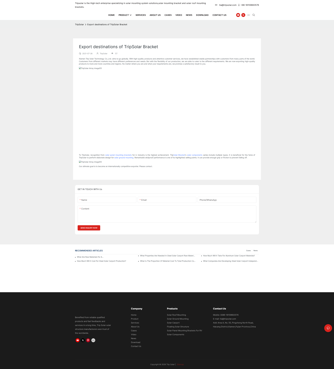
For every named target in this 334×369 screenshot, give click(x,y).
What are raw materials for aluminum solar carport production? (90, 257)
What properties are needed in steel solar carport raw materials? (168, 255)
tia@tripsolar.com (228, 5)
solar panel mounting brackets (118, 155)
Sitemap (180, 364)
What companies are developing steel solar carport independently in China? (231, 261)
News (256, 250)
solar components (194, 155)
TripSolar (79, 24)
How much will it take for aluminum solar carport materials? (229, 255)
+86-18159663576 (250, 5)
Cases (248, 250)
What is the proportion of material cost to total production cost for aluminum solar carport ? (168, 261)
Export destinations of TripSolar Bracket (107, 24)
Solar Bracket (179, 155)
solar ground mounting (123, 157)
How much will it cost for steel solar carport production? (101, 261)
